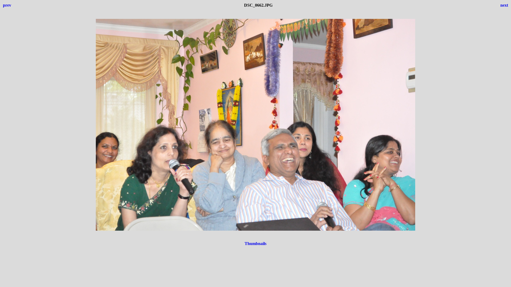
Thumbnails (255, 243)
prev (7, 5)
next (504, 5)
